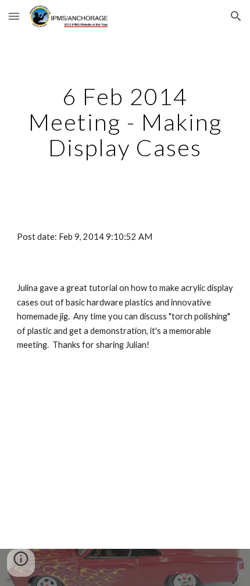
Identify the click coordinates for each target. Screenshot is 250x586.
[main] (125, 122)
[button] (14, 16)
